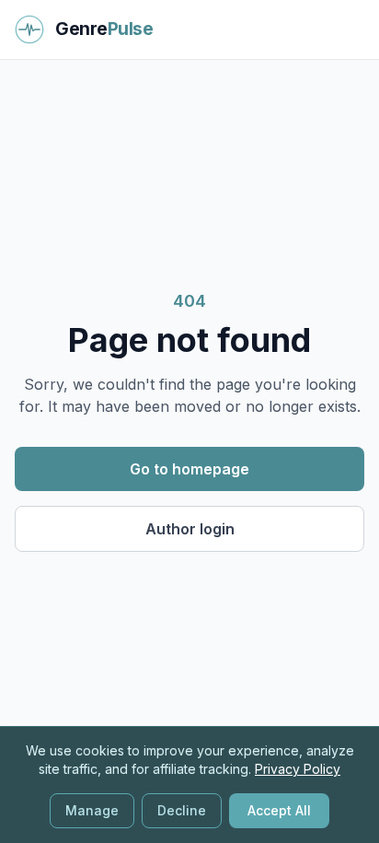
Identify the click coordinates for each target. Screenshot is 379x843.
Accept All (279, 810)
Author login (190, 529)
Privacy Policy (297, 769)
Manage (92, 810)
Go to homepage (189, 469)
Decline (181, 810)
